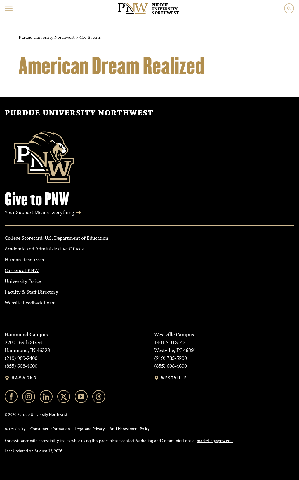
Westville (174, 378)
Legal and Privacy (90, 428)
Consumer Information (50, 428)
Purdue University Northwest (79, 113)
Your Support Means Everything (39, 212)
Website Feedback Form (30, 303)
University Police (23, 281)
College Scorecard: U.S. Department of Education (56, 238)
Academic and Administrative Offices (44, 249)
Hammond (24, 378)
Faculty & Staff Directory (31, 292)
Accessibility (15, 428)
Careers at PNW (22, 270)
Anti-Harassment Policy (129, 428)
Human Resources (24, 260)
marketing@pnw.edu (215, 440)
